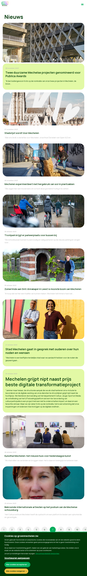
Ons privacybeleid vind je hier (47, 553)
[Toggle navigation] (82, 5)
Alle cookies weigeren (15, 571)
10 (77, 529)
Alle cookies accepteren (16, 564)
